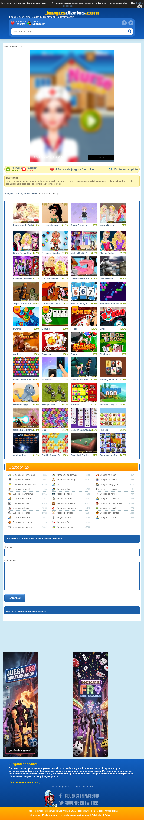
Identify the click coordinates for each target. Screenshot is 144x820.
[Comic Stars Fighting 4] (26, 418)
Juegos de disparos (22, 527)
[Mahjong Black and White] (113, 367)
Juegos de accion (21, 480)
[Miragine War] (55, 392)
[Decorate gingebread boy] (55, 241)
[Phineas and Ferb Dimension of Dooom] (84, 367)
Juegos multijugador (110, 484)
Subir (107, 815)
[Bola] (55, 418)
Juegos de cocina (21, 517)
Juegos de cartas (21, 503)
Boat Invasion (106, 278)
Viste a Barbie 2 (79, 253)
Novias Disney (107, 225)
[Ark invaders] (26, 443)
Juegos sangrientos (109, 513)
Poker (74, 329)
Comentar (15, 597)
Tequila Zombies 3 (22, 303)
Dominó (46, 329)
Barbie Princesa (50, 278)
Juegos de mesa (64, 517)
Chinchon (46, 354)
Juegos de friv (63, 489)
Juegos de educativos (67, 475)
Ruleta (74, 354)
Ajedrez (17, 354)
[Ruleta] (84, 342)
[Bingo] (113, 316)
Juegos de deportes (22, 522)
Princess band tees (22, 278)
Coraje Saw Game (51, 303)
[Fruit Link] (113, 418)
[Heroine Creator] (55, 213)
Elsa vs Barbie (107, 253)
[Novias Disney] (113, 213)
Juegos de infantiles (66, 508)
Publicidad (97, 815)
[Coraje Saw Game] (55, 291)
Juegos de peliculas (109, 498)
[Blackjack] (113, 342)
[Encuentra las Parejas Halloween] (113, 443)
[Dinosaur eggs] (26, 392)
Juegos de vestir (28, 193)
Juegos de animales (22, 489)
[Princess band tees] (26, 266)
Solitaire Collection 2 (81, 430)
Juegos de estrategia (67, 480)
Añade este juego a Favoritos (74, 169)
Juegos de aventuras (23, 494)
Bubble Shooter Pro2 (110, 303)
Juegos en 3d (63, 522)
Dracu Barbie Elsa (22, 253)
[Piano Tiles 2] (55, 367)
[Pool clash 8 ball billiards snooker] (84, 443)
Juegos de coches (21, 513)
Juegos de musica (109, 489)
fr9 (58, 484)
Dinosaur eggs (20, 405)
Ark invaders (19, 455)
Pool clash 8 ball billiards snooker (81, 455)
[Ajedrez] (26, 342)
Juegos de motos (108, 480)
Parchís (17, 329)
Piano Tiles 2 (48, 379)
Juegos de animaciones (24, 484)
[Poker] (84, 316)
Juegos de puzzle (108, 508)
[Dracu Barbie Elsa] (26, 241)
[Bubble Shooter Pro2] (113, 291)
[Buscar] (129, 31)
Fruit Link (104, 430)
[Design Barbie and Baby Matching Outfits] (84, 266)
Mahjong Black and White (110, 379)
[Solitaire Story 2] (84, 291)
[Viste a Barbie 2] (84, 241)
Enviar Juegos (49, 815)
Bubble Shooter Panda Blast (52, 455)
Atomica (75, 405)
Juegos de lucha (108, 475)
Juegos (38, 22)
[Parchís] (26, 316)
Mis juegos (21, 22)
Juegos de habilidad (66, 503)
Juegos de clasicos (22, 508)
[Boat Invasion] (113, 266)
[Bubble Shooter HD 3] (26, 367)
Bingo (103, 329)
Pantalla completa (126, 169)
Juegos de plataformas (111, 503)
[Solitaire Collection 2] (84, 418)
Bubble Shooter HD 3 (23, 379)
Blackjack (105, 354)
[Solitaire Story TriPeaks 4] (113, 392)
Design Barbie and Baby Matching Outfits (81, 278)
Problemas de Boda (23, 225)
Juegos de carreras (22, 498)
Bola (44, 430)
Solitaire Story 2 (79, 303)
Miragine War (48, 405)
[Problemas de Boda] (26, 213)
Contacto (35, 815)
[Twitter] (130, 22)
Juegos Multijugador (83, 786)
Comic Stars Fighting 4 (23, 430)
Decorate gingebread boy (52, 253)
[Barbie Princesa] (55, 266)
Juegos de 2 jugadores (24, 475)
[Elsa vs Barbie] (113, 241)
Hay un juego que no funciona (74, 815)
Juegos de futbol (64, 494)
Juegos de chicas (65, 513)
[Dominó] (55, 316)
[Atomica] (84, 392)
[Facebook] (124, 22)
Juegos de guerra (65, 498)
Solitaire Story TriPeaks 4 (110, 405)
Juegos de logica (65, 527)
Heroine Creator (50, 225)
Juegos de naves (108, 494)
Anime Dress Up (79, 225)
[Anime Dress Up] (84, 213)
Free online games (60, 786)
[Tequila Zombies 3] (26, 291)
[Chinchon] (55, 342)
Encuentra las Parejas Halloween (110, 455)
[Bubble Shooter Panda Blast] (55, 443)
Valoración (17, 169)
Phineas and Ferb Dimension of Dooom (81, 379)
